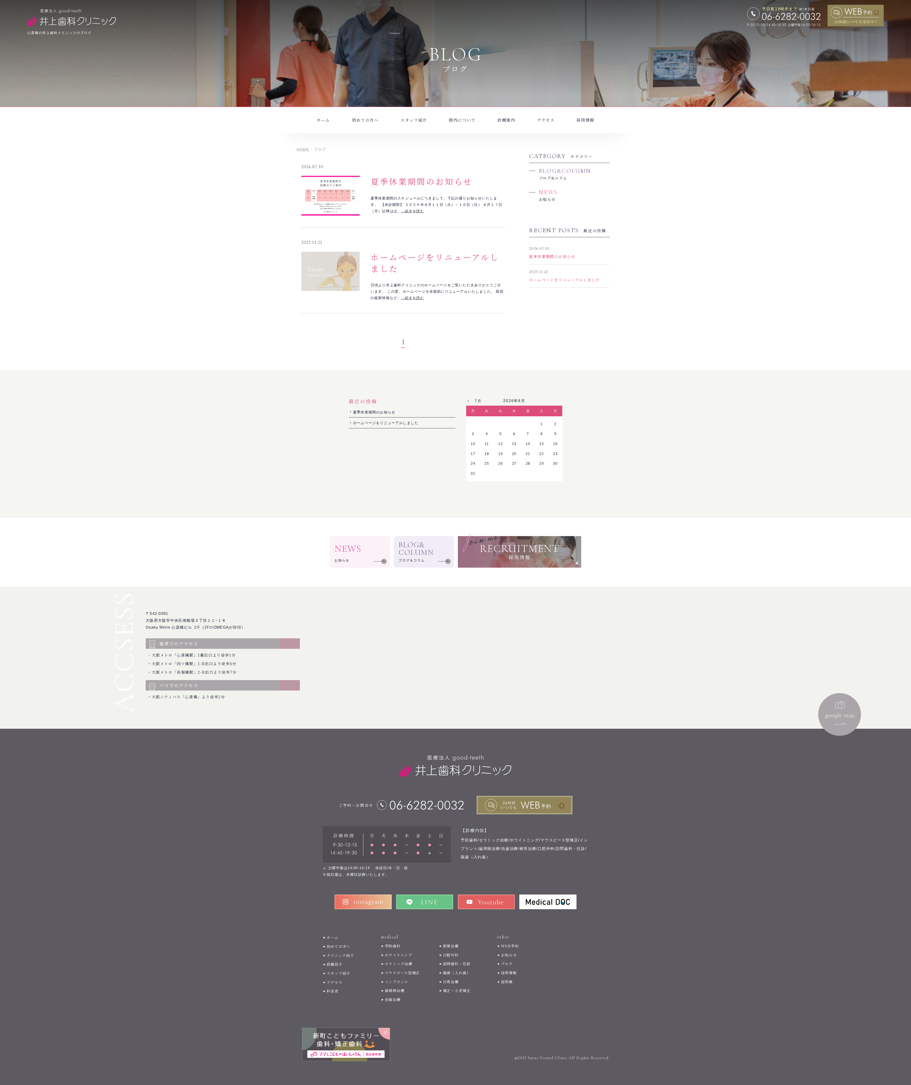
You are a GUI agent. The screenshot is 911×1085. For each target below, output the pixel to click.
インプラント (397, 981)
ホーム (323, 120)
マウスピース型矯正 (402, 972)
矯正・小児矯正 (457, 990)
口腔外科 (451, 954)
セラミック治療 (399, 963)
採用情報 (585, 120)
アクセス (546, 120)
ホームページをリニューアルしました (435, 262)
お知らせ (509, 954)
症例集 (507, 981)
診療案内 (506, 120)
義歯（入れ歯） (457, 972)
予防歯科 (393, 945)
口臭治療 (451, 981)
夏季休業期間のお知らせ (421, 181)
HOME (303, 149)
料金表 (333, 990)
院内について (462, 120)
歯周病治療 (394, 990)
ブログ (507, 963)
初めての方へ (365, 120)
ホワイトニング (398, 954)
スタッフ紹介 (413, 120)
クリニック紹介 (340, 955)
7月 (478, 401)
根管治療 (451, 945)
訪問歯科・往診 (457, 963)
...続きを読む (412, 211)
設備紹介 (335, 964)
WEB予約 (510, 945)
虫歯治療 (393, 999)
